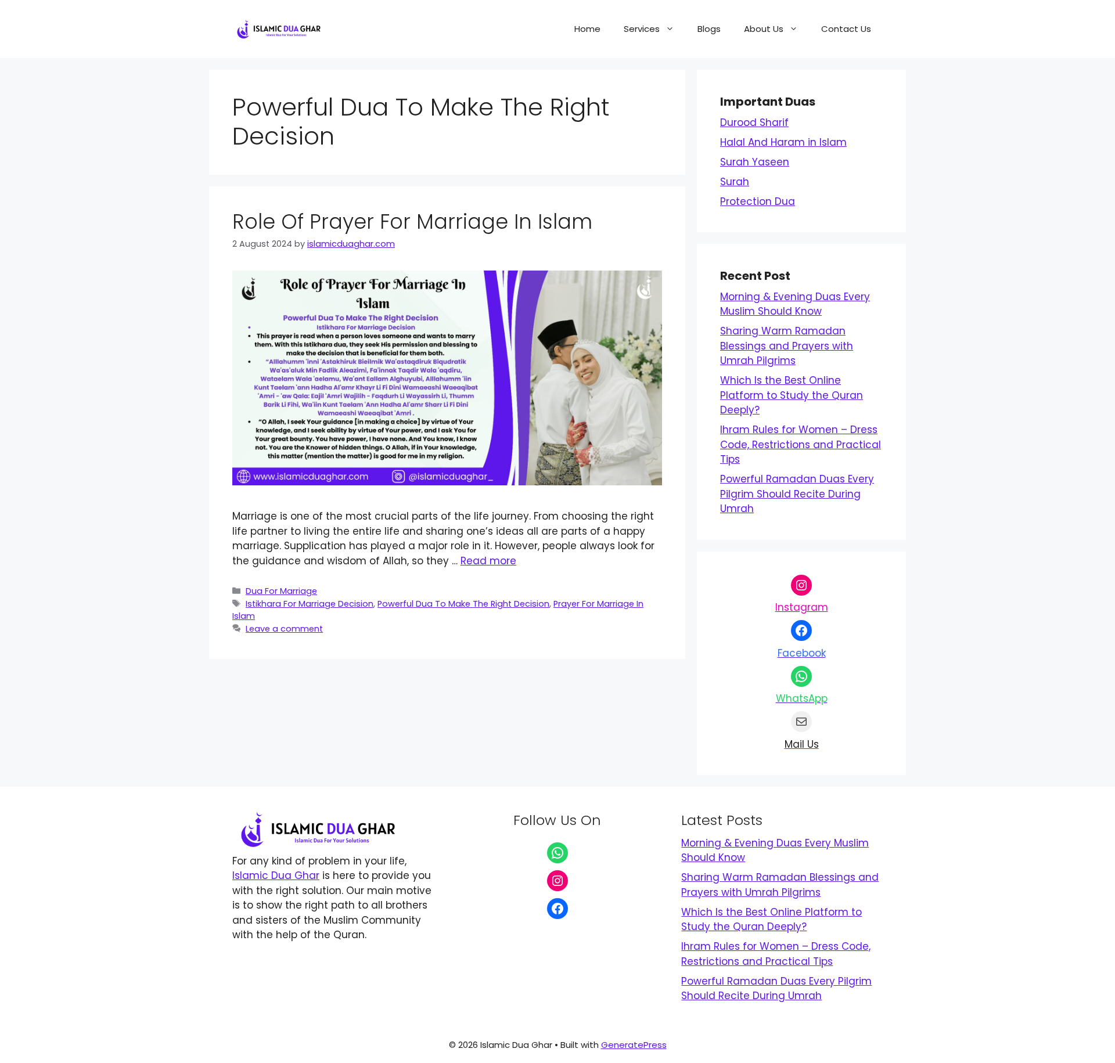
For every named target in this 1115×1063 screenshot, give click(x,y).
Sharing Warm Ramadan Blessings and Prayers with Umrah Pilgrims (786, 345)
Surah (734, 182)
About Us (763, 29)
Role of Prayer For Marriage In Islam (412, 221)
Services (642, 29)
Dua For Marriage (281, 591)
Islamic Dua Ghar (275, 875)
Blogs (709, 29)
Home (587, 29)
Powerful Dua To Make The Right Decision (463, 604)
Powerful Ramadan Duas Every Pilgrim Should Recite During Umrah (797, 494)
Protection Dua (757, 201)
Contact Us (846, 29)
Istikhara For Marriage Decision (309, 604)
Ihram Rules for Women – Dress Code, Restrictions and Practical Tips (800, 444)
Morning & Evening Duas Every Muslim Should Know (795, 304)
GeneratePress (634, 1045)
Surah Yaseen (754, 162)
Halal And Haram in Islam (783, 142)
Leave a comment (284, 629)
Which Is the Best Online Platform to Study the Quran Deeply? (791, 395)
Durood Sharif (754, 122)
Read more (488, 561)
